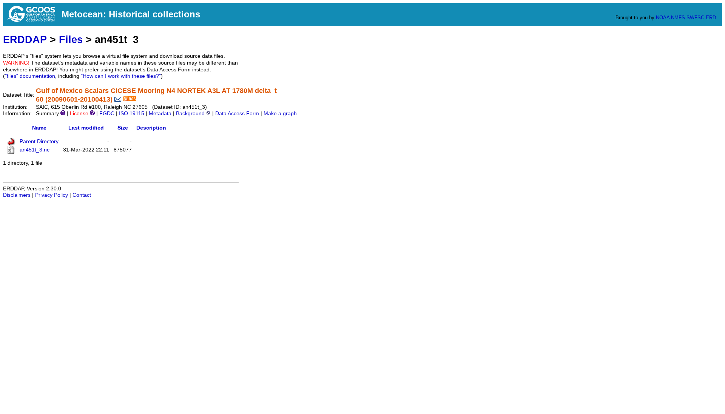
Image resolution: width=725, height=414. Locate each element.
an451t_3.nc (34, 150)
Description (151, 128)
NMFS (678, 17)
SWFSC (695, 17)
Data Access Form (237, 113)
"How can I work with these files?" (121, 76)
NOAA (662, 17)
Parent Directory (39, 141)
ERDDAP (25, 39)
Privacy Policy (51, 195)
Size (122, 128)
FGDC (106, 113)
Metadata (160, 113)
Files (71, 39)
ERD (711, 17)
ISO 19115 (131, 113)
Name (39, 128)
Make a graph (280, 113)
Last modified (86, 128)
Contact (81, 195)
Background (190, 113)
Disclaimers (17, 195)
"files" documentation (30, 76)
